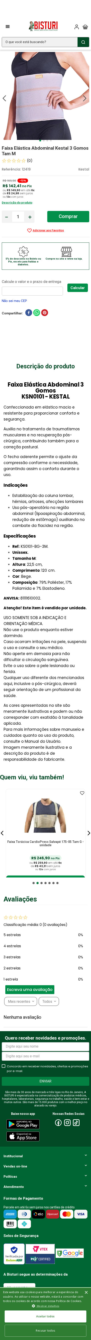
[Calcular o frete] (77, 288)
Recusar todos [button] (45, 1330)
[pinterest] (44, 313)
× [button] (86, 1292)
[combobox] (45, 42)
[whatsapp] (36, 313)
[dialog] (45, 1313)
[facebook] (28, 313)
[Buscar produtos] (83, 42)
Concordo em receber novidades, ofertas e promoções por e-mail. (47, 1068)
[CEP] (34, 287)
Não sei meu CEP (14, 301)
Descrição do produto (17, 202)
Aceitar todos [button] (45, 1316)
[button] (2, 833)
